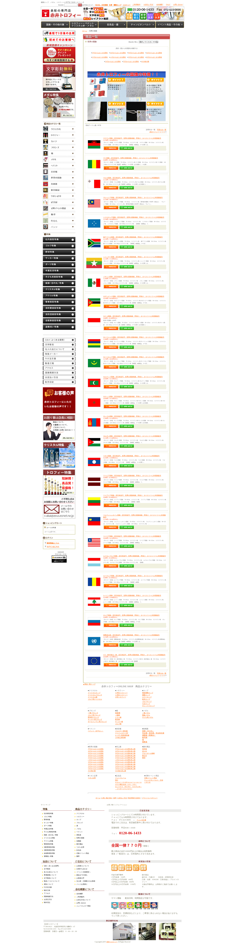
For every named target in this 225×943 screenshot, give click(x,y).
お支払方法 (48, 899)
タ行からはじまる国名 (154, 53)
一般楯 (117, 715)
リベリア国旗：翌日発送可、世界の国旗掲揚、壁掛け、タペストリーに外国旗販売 (132, 536)
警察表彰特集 (48, 844)
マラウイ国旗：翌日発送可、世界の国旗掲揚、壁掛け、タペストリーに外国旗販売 (132, 138)
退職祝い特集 (48, 856)
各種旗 (78, 841)
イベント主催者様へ (83, 872)
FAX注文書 (48, 887)
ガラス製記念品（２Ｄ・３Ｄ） (126, 784)
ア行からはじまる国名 (100, 53)
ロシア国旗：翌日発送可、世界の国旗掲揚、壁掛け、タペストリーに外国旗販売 (131, 615)
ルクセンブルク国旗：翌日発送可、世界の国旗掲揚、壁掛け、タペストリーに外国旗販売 (134, 556)
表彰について (48, 884)
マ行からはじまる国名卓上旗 (125, 762)
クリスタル (80, 813)
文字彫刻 (47, 869)
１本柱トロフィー (121, 695)
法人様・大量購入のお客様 (85, 881)
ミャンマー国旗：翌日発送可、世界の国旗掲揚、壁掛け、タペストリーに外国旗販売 (133, 257)
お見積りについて (82, 866)
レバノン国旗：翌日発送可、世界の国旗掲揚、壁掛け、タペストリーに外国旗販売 (132, 595)
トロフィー (80, 817)
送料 (114, 798)
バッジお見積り (81, 884)
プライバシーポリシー (150, 798)
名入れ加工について (51, 872)
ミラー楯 (118, 717)
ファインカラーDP (121, 733)
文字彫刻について (50, 878)
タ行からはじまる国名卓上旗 (125, 756)
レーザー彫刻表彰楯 (122, 735)
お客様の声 (80, 878)
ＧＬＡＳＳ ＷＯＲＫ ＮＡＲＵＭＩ (128, 787)
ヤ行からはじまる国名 (154, 57)
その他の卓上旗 (120, 771)
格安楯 (117, 719)
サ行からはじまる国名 (136, 53)
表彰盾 (78, 835)
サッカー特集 (48, 823)
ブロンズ (79, 823)
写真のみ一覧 (161, 130)
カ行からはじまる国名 (118, 53)
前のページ (153, 132)
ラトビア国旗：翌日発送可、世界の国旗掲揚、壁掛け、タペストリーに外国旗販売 (132, 476)
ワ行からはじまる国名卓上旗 (125, 769)
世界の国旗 (80, 838)
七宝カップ (146, 704)
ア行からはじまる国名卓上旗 (125, 749)
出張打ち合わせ (81, 869)
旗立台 (144, 756)
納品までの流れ (81, 875)
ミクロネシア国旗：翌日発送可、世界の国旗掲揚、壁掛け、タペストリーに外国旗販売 (133, 217)
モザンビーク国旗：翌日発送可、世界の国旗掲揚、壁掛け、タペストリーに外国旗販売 (133, 296)
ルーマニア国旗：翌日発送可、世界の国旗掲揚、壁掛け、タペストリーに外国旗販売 (133, 576)
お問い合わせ (178, 4)
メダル (78, 829)
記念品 (78, 850)
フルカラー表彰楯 (121, 731)
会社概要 (159, 4)
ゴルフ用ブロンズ (94, 715)
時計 (116, 780)
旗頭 (143, 758)
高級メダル (146, 715)
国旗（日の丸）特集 (51, 835)
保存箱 (144, 749)
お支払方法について (83, 900)
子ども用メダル (147, 717)
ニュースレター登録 (83, 906)
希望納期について (50, 875)
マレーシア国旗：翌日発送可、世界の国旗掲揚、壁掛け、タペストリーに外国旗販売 (133, 197)
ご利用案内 (136, 4)
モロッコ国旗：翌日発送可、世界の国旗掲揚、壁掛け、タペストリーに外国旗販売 (132, 396)
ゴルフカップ (147, 701)
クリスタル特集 (49, 838)
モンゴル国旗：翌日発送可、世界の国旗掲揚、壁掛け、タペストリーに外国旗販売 (132, 416)
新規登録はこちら (53, 543)
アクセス (47, 893)
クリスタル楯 (92, 697)
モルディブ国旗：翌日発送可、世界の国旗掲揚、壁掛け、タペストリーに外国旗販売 (133, 377)
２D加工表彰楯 (120, 737)
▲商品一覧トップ (89, 684)
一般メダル (146, 713)
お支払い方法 (148, 4)
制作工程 (47, 890)
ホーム (84, 31)
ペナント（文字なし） (96, 731)
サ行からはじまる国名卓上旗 (125, 753)
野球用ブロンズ (93, 717)
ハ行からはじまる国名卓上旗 (125, 760)
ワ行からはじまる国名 (131, 61)
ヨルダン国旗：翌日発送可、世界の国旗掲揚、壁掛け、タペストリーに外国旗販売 (132, 436)
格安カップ (146, 699)
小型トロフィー (120, 697)
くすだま (147, 782)
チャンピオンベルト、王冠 (153, 780)
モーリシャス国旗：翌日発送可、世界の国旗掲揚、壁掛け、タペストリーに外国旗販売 (133, 337)
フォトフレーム (120, 778)
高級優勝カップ (147, 693)
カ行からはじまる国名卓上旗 (125, 751)
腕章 (78, 856)
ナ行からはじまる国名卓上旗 (125, 758)
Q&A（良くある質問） (52, 866)
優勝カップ (146, 695)
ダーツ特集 (48, 826)
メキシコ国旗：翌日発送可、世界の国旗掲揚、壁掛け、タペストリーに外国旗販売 (132, 277)
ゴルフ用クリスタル (95, 699)
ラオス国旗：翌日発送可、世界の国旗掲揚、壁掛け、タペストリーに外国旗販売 (131, 456)
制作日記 (47, 902)
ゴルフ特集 (48, 817)
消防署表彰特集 (49, 847)
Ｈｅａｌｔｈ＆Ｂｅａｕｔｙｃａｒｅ (128, 782)
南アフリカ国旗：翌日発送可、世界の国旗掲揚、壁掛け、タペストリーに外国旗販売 (133, 237)
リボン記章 (92, 778)
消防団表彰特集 (49, 850)
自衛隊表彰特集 (49, 853)
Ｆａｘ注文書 (141, 820)
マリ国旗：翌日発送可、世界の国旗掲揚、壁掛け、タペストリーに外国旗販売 (130, 158)
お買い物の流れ (106, 798)
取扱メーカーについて (52, 881)
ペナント (79, 832)
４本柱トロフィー (121, 693)
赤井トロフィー (112, 942)
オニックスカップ (148, 706)
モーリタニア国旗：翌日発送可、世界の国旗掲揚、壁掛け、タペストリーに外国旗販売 (133, 357)
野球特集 (47, 819)
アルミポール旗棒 (148, 753)
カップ (78, 819)
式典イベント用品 (150, 778)
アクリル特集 (48, 841)
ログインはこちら (53, 547)
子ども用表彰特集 (50, 832)
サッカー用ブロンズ (95, 719)
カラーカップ (147, 697)
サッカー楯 (119, 722)
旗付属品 (79, 844)
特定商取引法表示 (134, 798)
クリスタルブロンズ (95, 695)
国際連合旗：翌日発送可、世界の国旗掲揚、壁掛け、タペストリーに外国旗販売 (131, 635)
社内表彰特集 (48, 813)
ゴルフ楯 (118, 724)
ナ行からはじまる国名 (100, 57)
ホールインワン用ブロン (96, 722)
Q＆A (168, 4)
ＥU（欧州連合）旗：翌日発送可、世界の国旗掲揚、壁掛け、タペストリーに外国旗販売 (134, 655)
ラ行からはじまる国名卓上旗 (125, 766)
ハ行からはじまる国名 (118, 57)
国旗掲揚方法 (48, 896)
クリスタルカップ (94, 693)
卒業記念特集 (48, 829)
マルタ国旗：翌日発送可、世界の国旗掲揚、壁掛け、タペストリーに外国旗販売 (131, 178)
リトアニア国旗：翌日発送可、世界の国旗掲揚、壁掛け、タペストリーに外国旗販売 (133, 495)
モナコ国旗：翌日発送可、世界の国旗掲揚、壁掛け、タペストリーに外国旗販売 (131, 316)
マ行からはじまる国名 (136, 57)
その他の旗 (145, 61)
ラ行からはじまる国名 (113, 61)
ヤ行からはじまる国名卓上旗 (125, 764)
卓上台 (144, 751)
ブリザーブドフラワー (123, 789)
